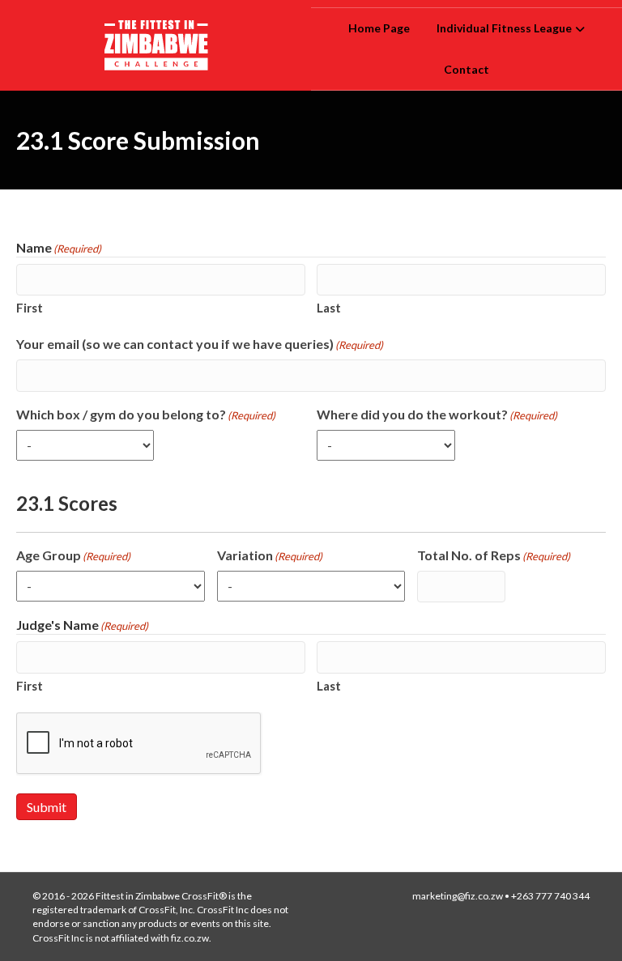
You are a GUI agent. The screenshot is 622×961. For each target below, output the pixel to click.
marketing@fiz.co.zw (457, 896)
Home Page (379, 28)
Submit (46, 806)
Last (329, 307)
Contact (466, 69)
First (29, 307)
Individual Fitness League (504, 28)
